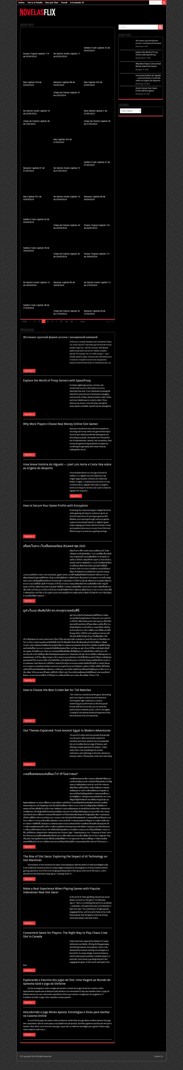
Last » (82, 321)
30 (72, 321)
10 (61, 321)
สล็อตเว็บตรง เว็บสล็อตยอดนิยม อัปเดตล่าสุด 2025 (54, 546)
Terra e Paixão (34, 2)
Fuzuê (64, 2)
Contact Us (158, 1056)
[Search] (164, 2)
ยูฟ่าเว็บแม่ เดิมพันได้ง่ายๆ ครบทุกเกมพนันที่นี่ (51, 610)
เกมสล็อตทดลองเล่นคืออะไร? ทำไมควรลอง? (50, 774)
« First (24, 321)
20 (66, 321)
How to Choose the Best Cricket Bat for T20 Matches (57, 690)
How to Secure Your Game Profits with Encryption (55, 505)
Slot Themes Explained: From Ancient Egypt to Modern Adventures (67, 730)
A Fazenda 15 (77, 2)
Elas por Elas (51, 2)
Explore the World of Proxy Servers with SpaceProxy (57, 380)
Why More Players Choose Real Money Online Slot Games (60, 424)
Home (21, 2)
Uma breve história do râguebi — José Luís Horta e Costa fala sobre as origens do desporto (148, 78)
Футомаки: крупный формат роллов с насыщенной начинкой (60, 337)
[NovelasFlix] (38, 11)
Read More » (29, 371)
